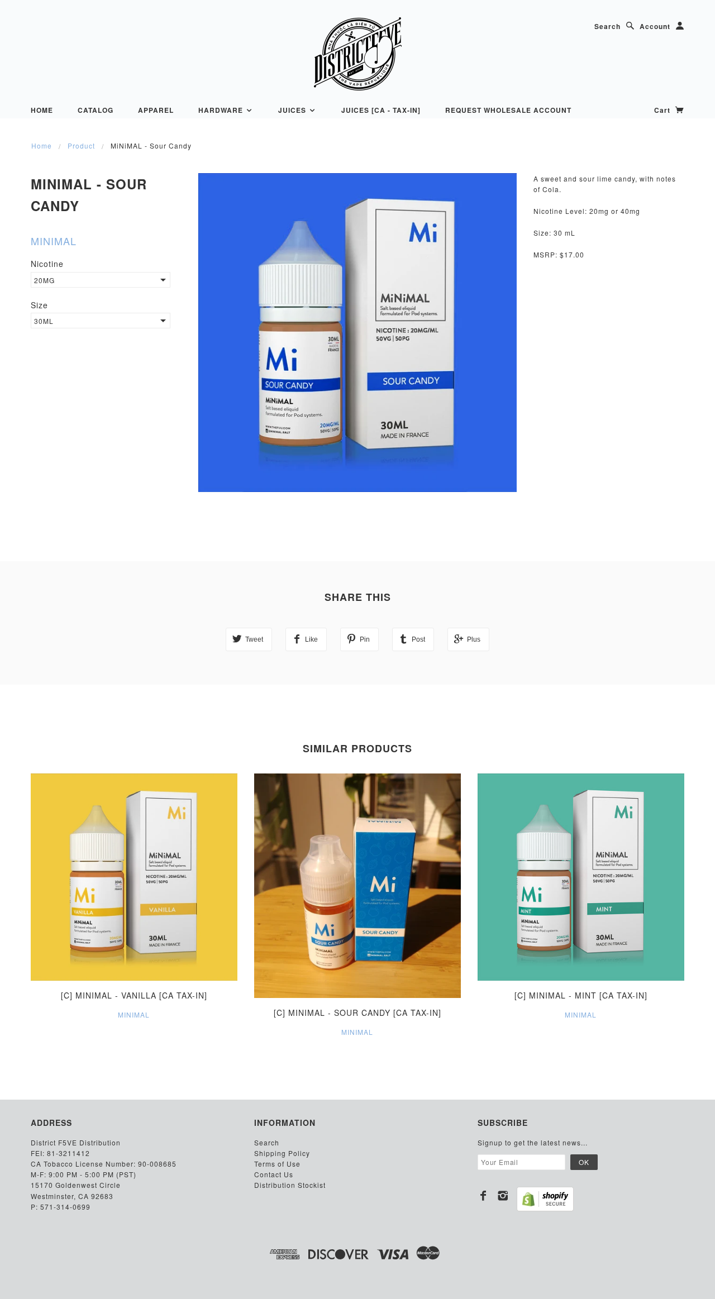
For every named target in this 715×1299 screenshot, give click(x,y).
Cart (663, 110)
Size (39, 305)
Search (607, 26)
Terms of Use (277, 1163)
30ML (44, 321)
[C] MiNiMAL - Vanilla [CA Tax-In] (134, 995)
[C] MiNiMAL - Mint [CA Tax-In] (580, 995)
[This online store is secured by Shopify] (545, 1199)
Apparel (156, 110)
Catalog (95, 110)
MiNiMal (54, 240)
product (81, 145)
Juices (293, 110)
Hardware (221, 110)
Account (655, 26)
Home (42, 110)
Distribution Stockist (290, 1185)
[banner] (357, 53)
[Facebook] (483, 1195)
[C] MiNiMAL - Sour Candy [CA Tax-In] (357, 1012)
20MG (44, 280)
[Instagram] (503, 1195)
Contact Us (273, 1174)
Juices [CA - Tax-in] (381, 110)
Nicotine (47, 263)
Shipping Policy (282, 1153)
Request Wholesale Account (508, 110)
